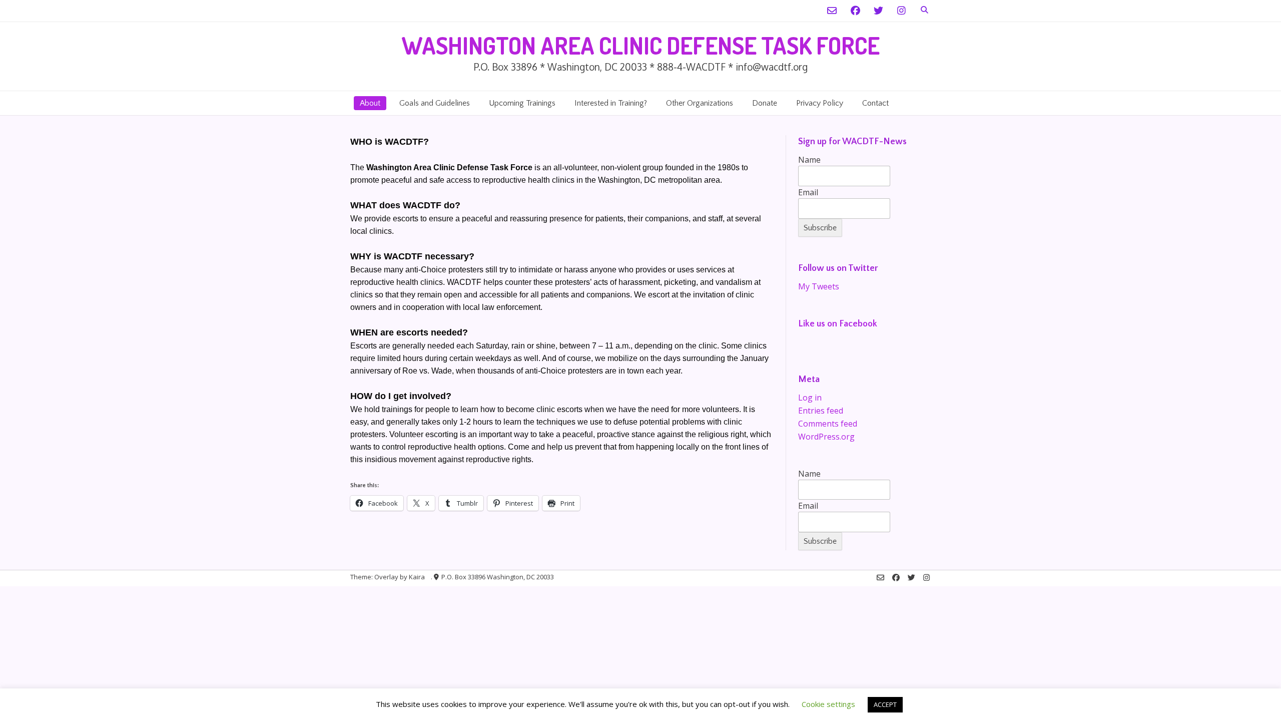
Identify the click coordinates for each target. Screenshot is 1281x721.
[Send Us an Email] (832, 11)
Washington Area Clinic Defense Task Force (640, 45)
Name (809, 159)
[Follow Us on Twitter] (878, 11)
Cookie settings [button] (828, 704)
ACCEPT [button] (885, 704)
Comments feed (827, 423)
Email (808, 192)
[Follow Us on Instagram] (901, 11)
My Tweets (818, 286)
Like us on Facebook (837, 324)
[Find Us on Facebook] (855, 11)
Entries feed (820, 410)
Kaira (417, 576)
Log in (810, 397)
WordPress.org (826, 436)
